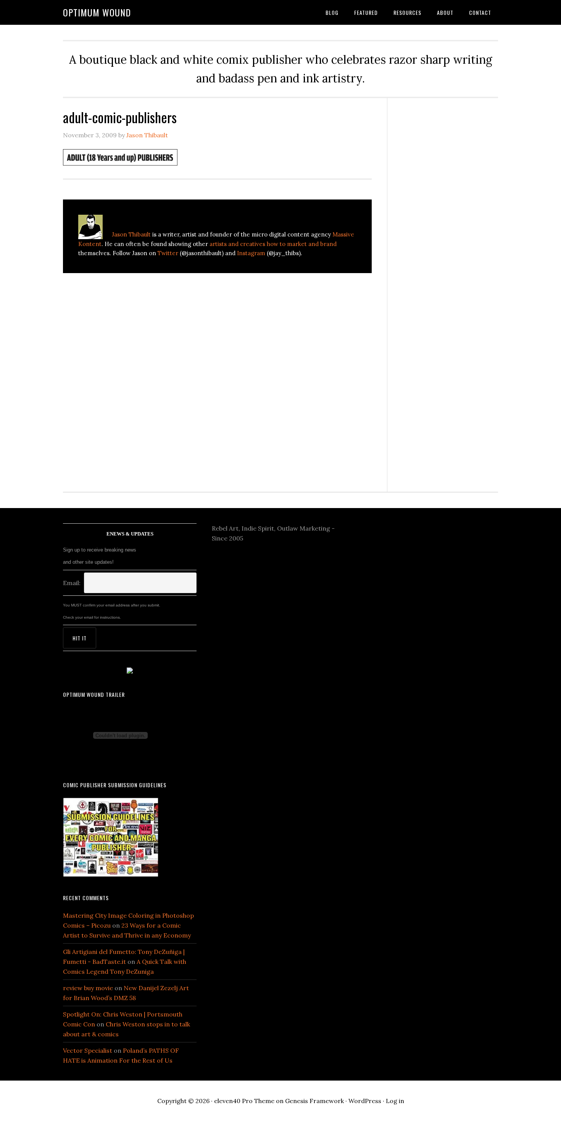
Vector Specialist (87, 1050)
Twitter (168, 253)
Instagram (251, 253)
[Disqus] (217, 383)
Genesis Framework (314, 1101)
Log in (395, 1101)
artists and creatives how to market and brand (273, 244)
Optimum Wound (97, 12)
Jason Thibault (131, 234)
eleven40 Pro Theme (244, 1101)
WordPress (364, 1101)
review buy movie (88, 988)
